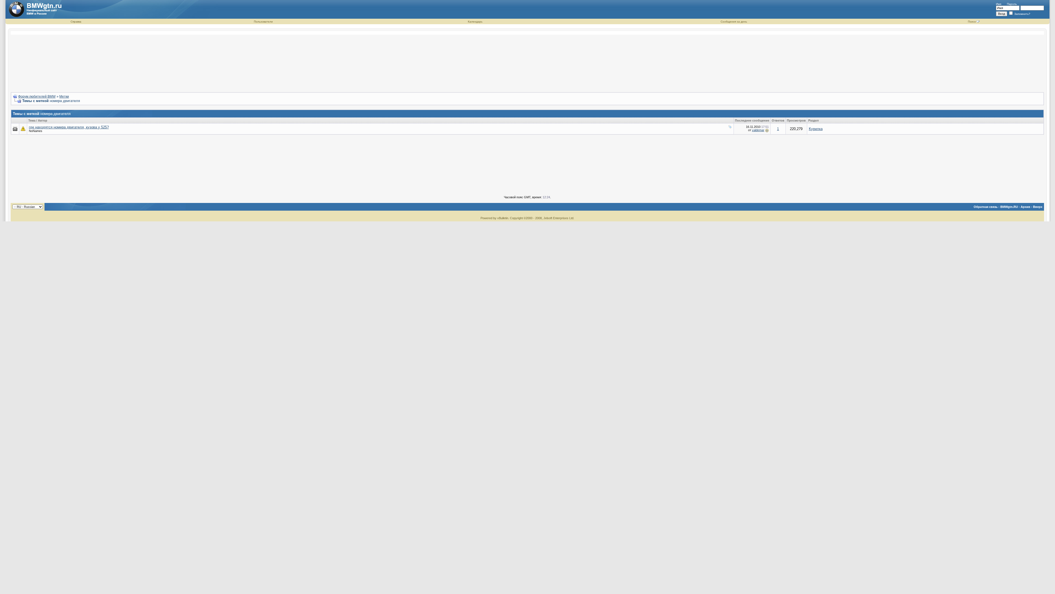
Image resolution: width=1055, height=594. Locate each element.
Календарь (475, 21)
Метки (64, 96)
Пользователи (263, 21)
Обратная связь (986, 206)
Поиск (972, 21)
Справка (76, 21)
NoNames (35, 131)
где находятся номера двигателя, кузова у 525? (69, 127)
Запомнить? (1022, 13)
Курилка (816, 129)
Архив (1025, 206)
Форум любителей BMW (36, 96)
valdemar (758, 130)
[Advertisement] (527, 59)
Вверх (1037, 206)
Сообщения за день (734, 21)
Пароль (1012, 4)
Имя (998, 4)
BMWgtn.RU (1009, 206)
